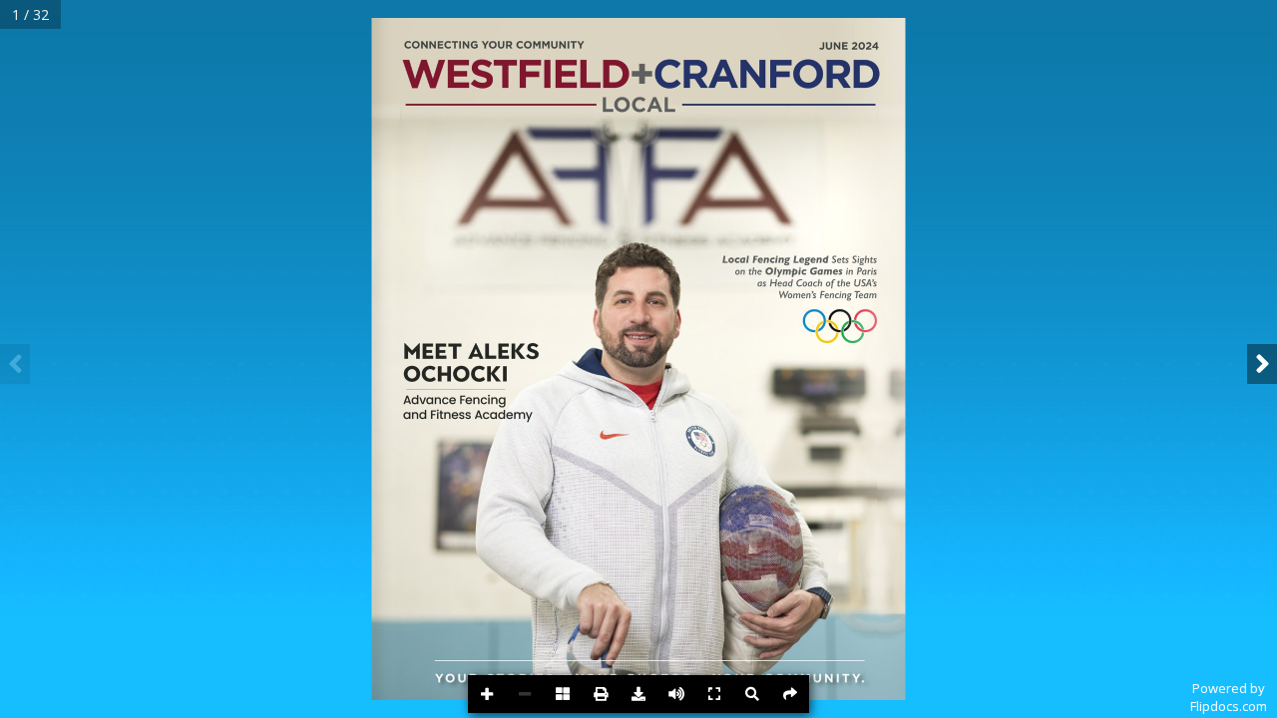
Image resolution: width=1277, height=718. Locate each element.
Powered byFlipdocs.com (1228, 697)
